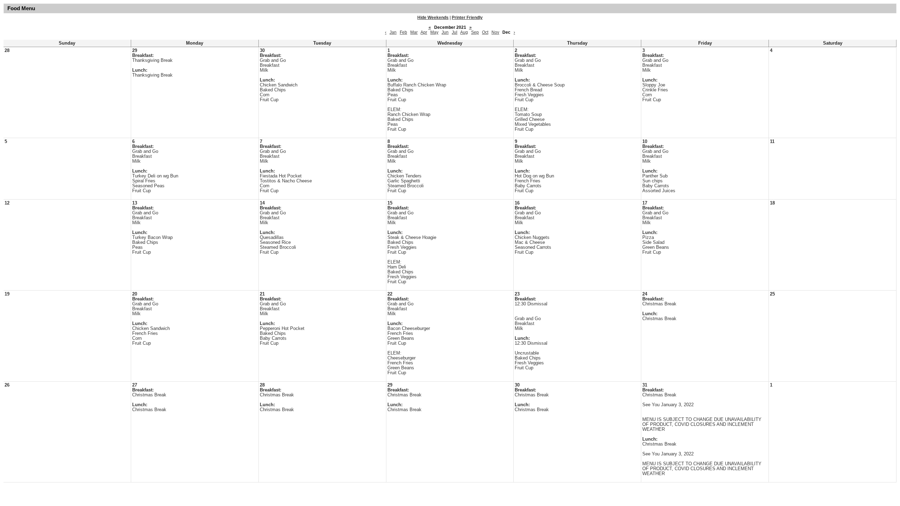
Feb (403, 32)
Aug (464, 32)
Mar (414, 32)
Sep (475, 32)
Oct (485, 32)
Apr (423, 32)
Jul (454, 32)
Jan (393, 32)
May (434, 32)
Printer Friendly (467, 17)
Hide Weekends (433, 17)
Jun (445, 32)
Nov (495, 32)
